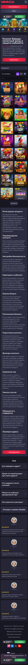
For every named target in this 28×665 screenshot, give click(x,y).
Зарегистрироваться (14, 6)
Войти (14, 11)
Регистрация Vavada (14, 452)
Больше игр (14, 203)
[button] (2, 23)
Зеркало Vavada (14, 59)
